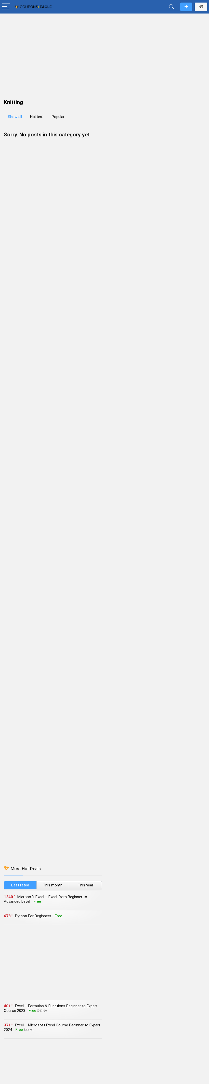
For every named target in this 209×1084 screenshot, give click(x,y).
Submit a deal (186, 7)
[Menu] (6, 7)
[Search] (171, 7)
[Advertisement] (104, 53)
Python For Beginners (33, 916)
